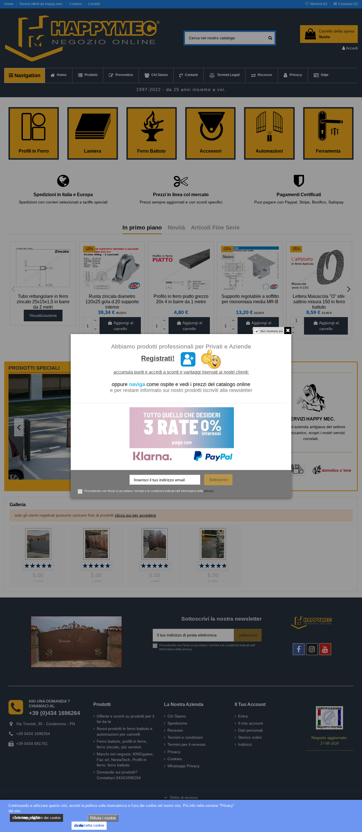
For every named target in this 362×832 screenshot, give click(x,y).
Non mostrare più (271, 331)
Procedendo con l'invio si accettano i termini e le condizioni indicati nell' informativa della (149, 491)
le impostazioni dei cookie (36, 817)
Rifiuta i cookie (103, 818)
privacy (209, 491)
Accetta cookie (89, 825)
